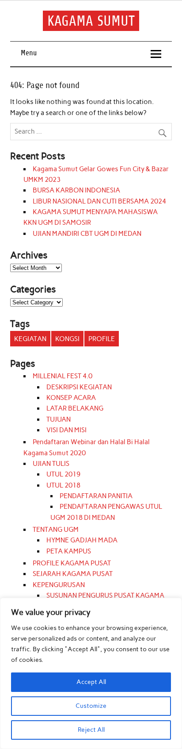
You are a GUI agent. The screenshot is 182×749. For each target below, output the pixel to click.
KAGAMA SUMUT (91, 21)
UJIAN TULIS (51, 464)
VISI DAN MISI (66, 430)
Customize (91, 706)
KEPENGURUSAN (59, 585)
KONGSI (67, 339)
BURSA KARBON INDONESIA (76, 190)
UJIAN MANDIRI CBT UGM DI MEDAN (87, 234)
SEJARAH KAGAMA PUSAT (73, 574)
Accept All (91, 682)
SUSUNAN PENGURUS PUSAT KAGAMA (105, 595)
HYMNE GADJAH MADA (82, 540)
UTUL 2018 (63, 485)
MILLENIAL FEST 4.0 (62, 376)
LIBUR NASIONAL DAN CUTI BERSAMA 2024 (99, 201)
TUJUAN (58, 419)
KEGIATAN (30, 339)
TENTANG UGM (56, 530)
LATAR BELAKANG (74, 408)
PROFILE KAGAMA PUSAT (72, 563)
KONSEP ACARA (71, 398)
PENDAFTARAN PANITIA (96, 496)
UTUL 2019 (63, 474)
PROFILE (101, 339)
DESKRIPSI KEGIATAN (79, 387)
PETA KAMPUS (68, 551)
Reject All (91, 730)
